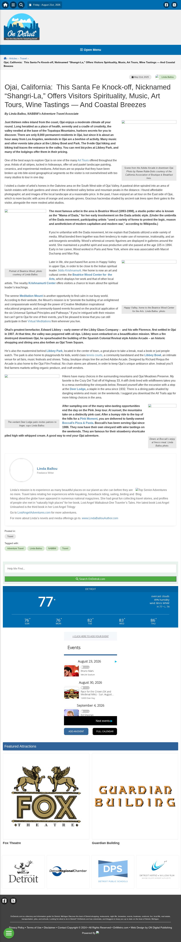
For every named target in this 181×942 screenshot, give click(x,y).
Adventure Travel (15, 548)
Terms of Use (34, 927)
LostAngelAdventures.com (34, 512)
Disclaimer (50, 927)
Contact (62, 927)
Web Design (137, 927)
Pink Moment (89, 418)
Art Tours (83, 160)
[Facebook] (166, 5)
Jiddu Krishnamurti (69, 270)
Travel (10, 536)
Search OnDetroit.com (91, 578)
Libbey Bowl (152, 355)
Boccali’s (68, 422)
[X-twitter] (174, 5)
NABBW (52, 548)
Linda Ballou (168, 77)
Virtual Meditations (39, 321)
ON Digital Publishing (160, 927)
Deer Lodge (78, 389)
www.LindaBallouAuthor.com (100, 518)
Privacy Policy (16, 927)
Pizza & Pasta (84, 422)
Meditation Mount (31, 295)
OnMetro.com (121, 927)
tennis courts (94, 355)
